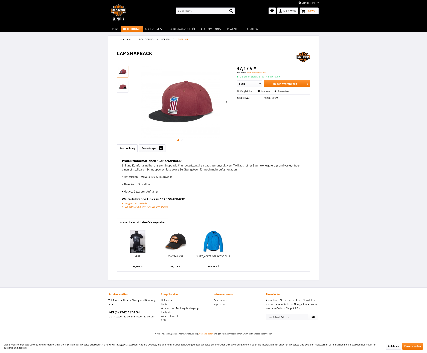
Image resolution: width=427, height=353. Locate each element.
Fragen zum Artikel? (135, 203)
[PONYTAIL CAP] (175, 241)
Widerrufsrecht (169, 316)
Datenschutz (221, 300)
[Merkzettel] (272, 11)
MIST (137, 256)
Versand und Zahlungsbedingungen (181, 308)
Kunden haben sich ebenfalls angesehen (142, 222)
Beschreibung (127, 148)
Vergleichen (246, 91)
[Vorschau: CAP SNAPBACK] (122, 71)
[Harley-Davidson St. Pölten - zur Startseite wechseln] (118, 19)
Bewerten (283, 91)
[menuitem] (205, 11)
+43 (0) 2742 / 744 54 (124, 312)
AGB (163, 320)
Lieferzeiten (167, 300)
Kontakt (165, 304)
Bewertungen (152, 148)
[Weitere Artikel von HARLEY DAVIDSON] (303, 56)
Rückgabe (166, 312)
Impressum (220, 304)
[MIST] (137, 241)
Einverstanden (412, 346)
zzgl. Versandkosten (256, 72)
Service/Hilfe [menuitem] (308, 2)
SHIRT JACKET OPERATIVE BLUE (213, 256)
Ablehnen (393, 346)
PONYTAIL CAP (175, 256)
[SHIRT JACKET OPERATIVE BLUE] (213, 241)
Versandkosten (206, 333)
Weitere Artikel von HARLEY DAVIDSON (146, 206)
